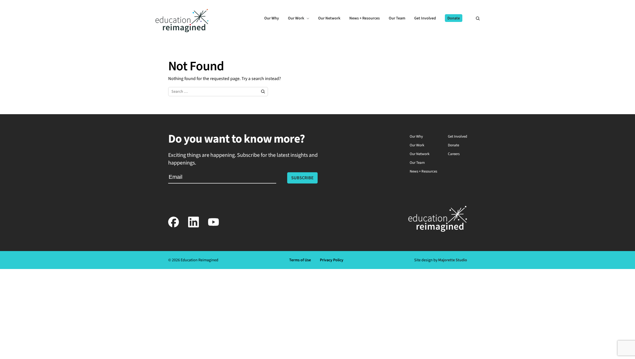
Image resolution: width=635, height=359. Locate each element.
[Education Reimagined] (182, 31)
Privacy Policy (331, 260)
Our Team (417, 163)
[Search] (475, 18)
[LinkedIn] (193, 226)
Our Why (416, 136)
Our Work (417, 145)
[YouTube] (213, 226)
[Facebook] (173, 226)
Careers (454, 154)
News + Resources (423, 171)
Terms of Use (300, 260)
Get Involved (457, 136)
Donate (453, 145)
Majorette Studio (452, 260)
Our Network (419, 154)
